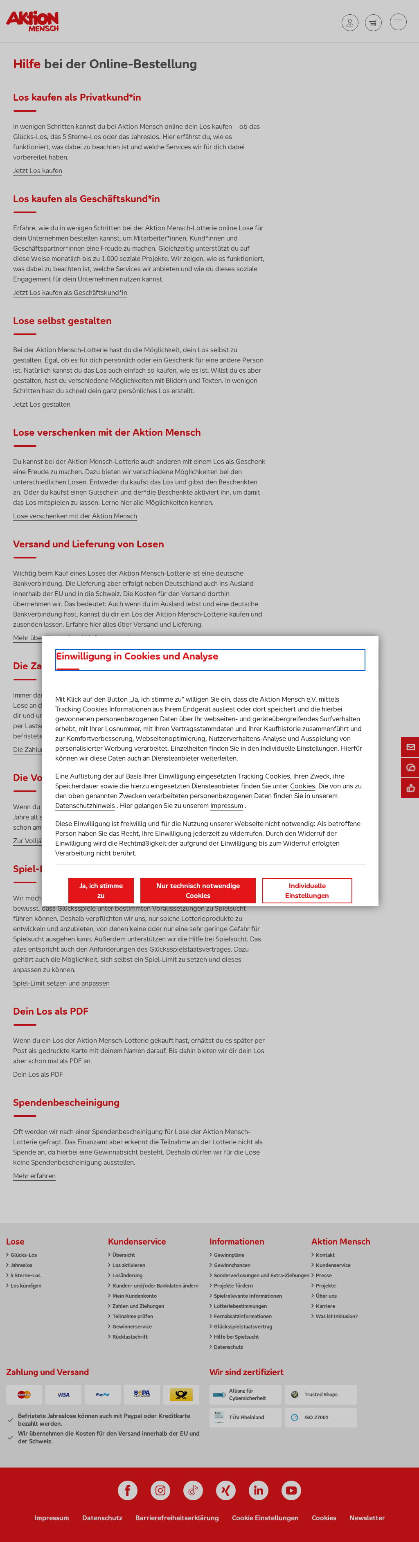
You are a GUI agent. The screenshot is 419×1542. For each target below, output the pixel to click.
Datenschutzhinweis (85, 805)
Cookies (302, 785)
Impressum (226, 805)
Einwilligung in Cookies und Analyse (137, 656)
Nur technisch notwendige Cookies (198, 890)
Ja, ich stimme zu (101, 890)
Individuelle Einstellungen (299, 748)
